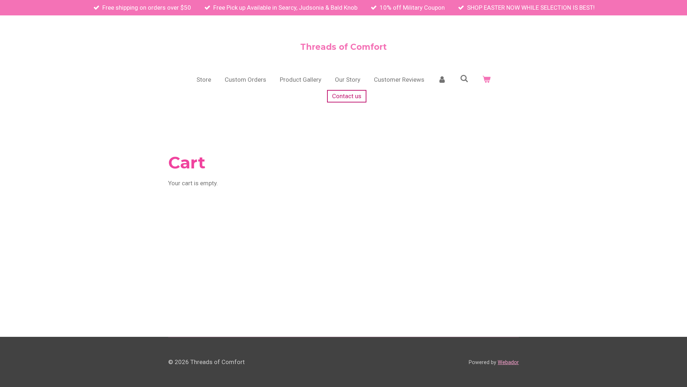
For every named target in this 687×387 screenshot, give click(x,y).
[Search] (464, 78)
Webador (508, 362)
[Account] (442, 79)
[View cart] (486, 79)
